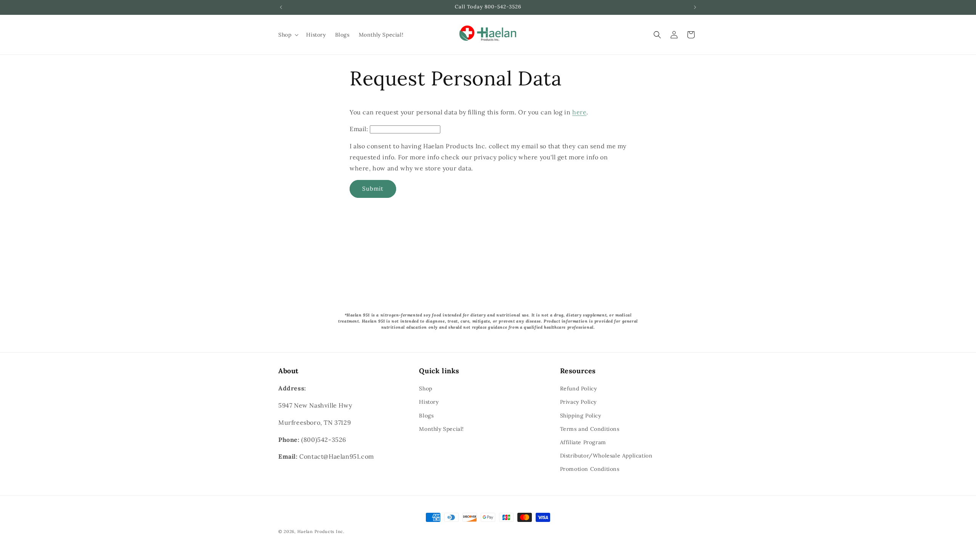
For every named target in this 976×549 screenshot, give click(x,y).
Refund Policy (578, 388)
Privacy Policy (578, 401)
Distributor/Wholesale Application (606, 455)
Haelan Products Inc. (321, 531)
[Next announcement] (695, 7)
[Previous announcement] (281, 7)
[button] (288, 35)
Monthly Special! (441, 428)
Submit (373, 188)
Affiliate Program (583, 442)
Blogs (426, 415)
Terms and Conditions (590, 428)
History (428, 401)
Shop (425, 388)
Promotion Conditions (590, 469)
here (579, 112)
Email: (359, 129)
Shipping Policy (580, 415)
